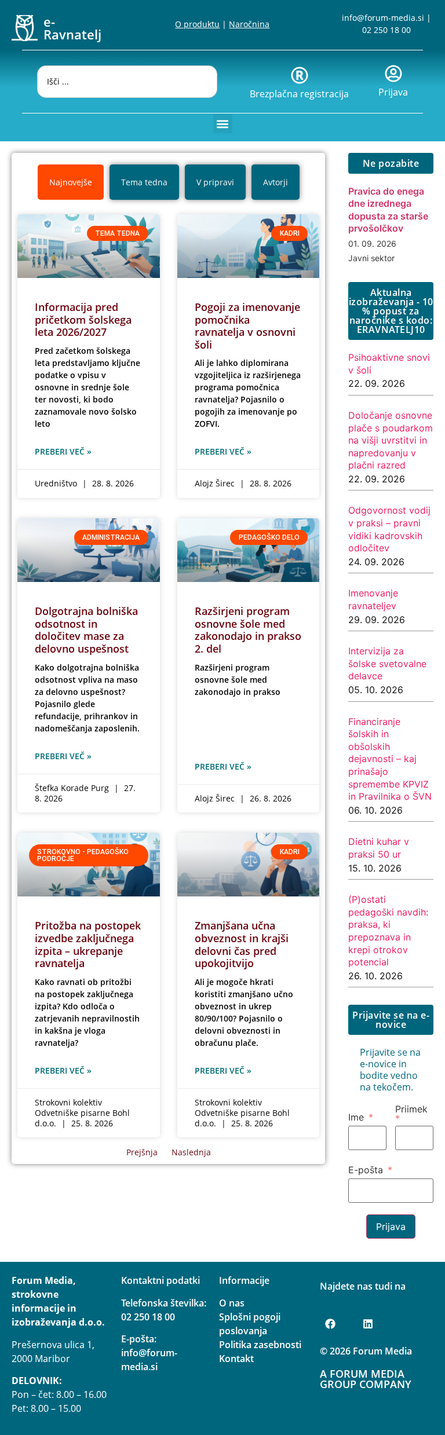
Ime (356, 1117)
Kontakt (236, 1358)
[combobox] (127, 81)
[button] (222, 123)
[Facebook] (330, 1323)
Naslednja (191, 1152)
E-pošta (365, 1169)
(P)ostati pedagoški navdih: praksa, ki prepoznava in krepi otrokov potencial (388, 931)
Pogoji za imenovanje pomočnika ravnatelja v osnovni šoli (247, 326)
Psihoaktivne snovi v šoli (389, 364)
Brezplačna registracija (299, 93)
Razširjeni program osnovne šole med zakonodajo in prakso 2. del (248, 630)
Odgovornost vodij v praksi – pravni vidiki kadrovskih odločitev (389, 529)
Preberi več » (63, 451)
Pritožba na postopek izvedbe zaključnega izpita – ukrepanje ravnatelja (88, 944)
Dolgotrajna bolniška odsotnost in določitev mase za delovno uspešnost (86, 630)
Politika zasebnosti (260, 1344)
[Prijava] (393, 73)
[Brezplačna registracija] (299, 75)
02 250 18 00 (386, 29)
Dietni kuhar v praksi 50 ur (378, 848)
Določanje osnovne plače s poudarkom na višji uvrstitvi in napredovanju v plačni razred (390, 440)
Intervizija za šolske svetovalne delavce (387, 663)
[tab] (71, 182)
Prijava (393, 92)
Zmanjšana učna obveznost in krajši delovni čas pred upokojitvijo (242, 944)
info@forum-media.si (383, 17)
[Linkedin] (368, 1323)
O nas (232, 1303)
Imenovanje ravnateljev (373, 599)
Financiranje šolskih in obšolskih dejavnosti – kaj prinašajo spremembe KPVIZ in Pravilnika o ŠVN (390, 759)
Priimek (411, 1109)
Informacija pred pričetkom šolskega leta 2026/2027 (83, 319)
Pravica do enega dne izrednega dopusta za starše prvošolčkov (388, 210)
